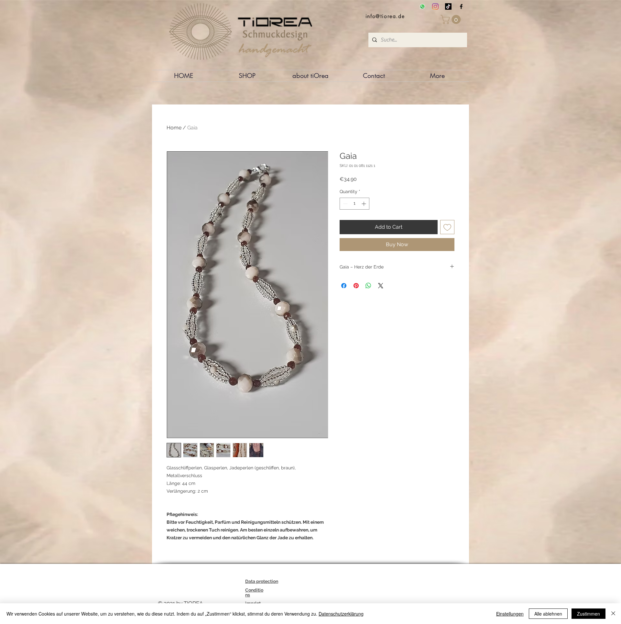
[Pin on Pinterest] (356, 286)
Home (174, 128)
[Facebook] (461, 6)
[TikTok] (448, 6)
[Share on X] (381, 286)
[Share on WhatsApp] (368, 286)
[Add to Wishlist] (447, 227)
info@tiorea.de (385, 16)
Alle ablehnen (548, 613)
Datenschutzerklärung (341, 613)
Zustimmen (588, 613)
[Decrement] (345, 203)
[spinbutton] (354, 203)
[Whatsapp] (422, 6)
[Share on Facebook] (344, 286)
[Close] (613, 613)
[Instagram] (435, 6)
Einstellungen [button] (510, 613)
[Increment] (364, 203)
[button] (452, 19)
